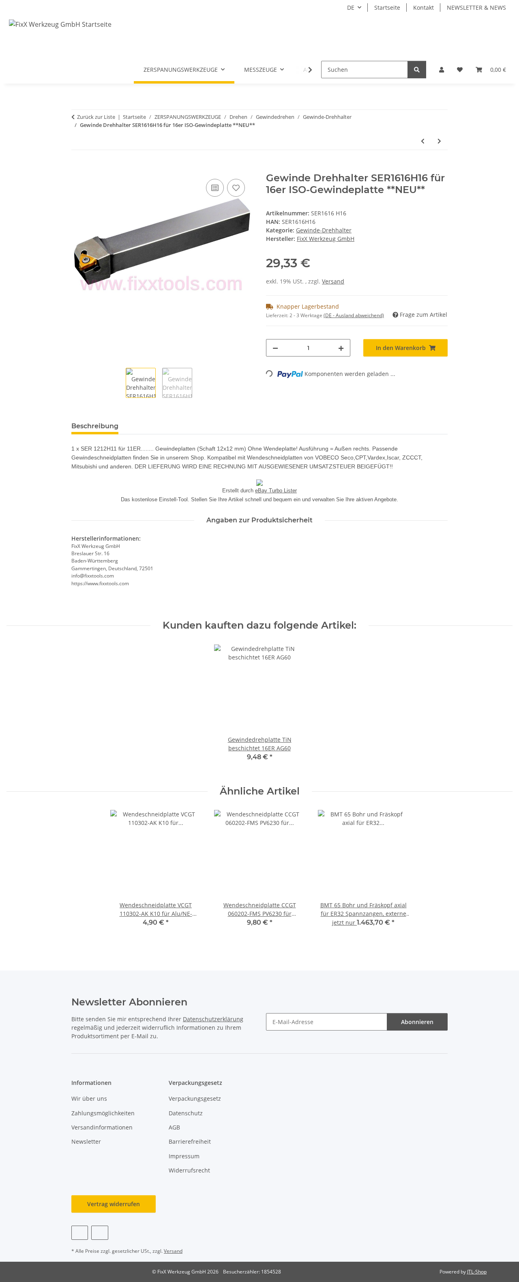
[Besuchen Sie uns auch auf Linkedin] (99, 1233)
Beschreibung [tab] (94, 426)
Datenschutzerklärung (213, 1019)
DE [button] (350, 7)
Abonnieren (417, 1022)
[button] (441, 70)
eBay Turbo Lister (276, 490)
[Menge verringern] (275, 347)
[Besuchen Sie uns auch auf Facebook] (79, 1233)
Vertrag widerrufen (113, 1204)
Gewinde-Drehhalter (324, 230)
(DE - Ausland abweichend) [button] (354, 315)
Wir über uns (89, 1098)
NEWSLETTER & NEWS (476, 7)
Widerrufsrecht (189, 1170)
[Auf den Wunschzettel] (236, 188)
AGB (174, 1127)
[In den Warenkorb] (77, 167)
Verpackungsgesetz (195, 1098)
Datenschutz (186, 1113)
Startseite (387, 7)
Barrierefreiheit (190, 1141)
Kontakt (423, 7)
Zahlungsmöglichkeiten (103, 1113)
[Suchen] (416, 69)
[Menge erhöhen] (341, 347)
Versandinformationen (102, 1127)
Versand (333, 281)
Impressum (184, 1156)
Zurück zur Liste (96, 116)
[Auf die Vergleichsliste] (215, 188)
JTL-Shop (477, 1271)
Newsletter (86, 1141)
